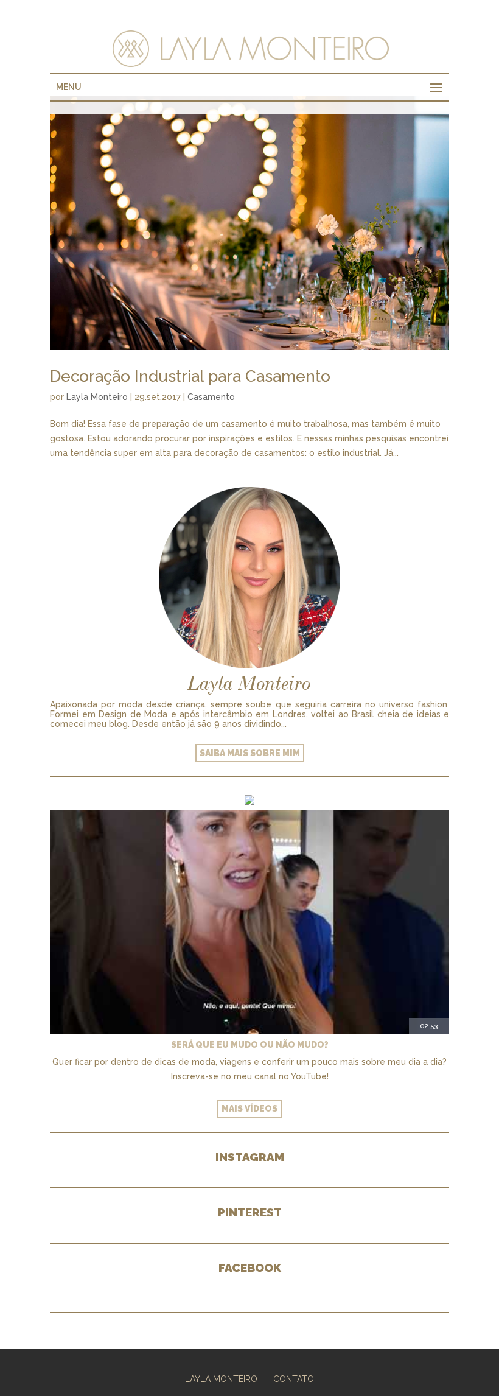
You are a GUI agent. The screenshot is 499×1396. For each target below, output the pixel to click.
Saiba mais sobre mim (250, 753)
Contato (293, 1379)
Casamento (211, 397)
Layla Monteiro (97, 397)
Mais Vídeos (249, 1109)
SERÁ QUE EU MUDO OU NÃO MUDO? (250, 1045)
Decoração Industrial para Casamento (190, 376)
